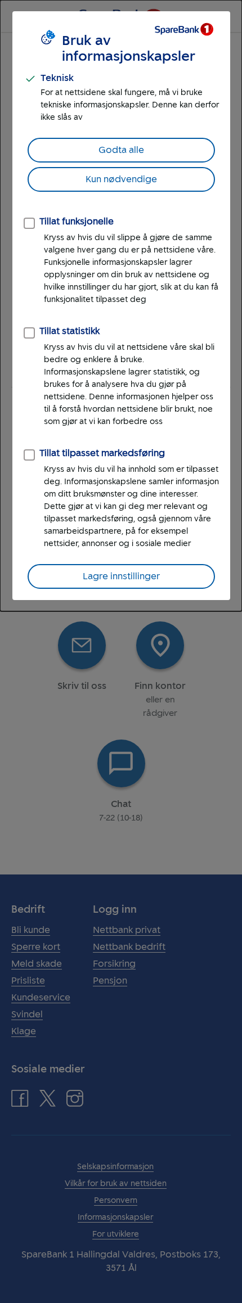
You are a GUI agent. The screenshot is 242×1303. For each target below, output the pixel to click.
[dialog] (121, 305)
